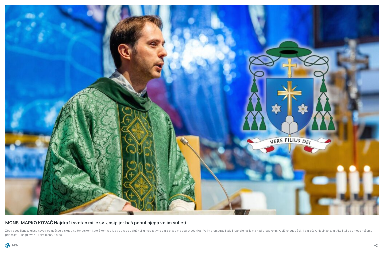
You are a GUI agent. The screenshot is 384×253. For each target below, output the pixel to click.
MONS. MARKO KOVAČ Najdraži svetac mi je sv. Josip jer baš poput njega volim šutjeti (95, 222)
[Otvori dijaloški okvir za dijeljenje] (376, 244)
